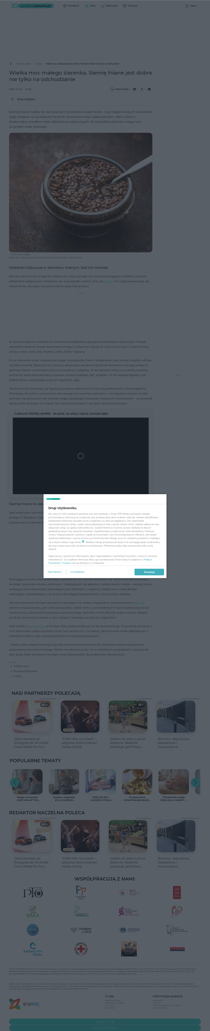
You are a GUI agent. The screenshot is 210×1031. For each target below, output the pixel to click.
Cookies (67, 563)
